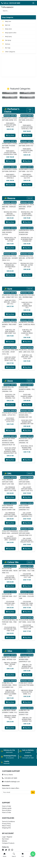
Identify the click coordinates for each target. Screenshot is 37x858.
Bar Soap (7, 48)
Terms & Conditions (8, 821)
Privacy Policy (6, 824)
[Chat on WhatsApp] (33, 853)
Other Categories (10, 51)
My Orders (5, 839)
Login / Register (7, 837)
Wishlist (4, 841)
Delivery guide (6, 808)
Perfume (7, 44)
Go (33, 792)
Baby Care (8, 21)
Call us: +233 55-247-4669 (11, 3)
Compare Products (8, 843)
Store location (6, 810)
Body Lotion (8, 29)
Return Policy (6, 826)
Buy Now (11, 135)
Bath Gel (7, 25)
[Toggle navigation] (33, 3)
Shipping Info (6, 828)
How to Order (6, 806)
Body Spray (8, 36)
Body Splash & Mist (10, 32)
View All (30, 110)
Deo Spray (8, 40)
